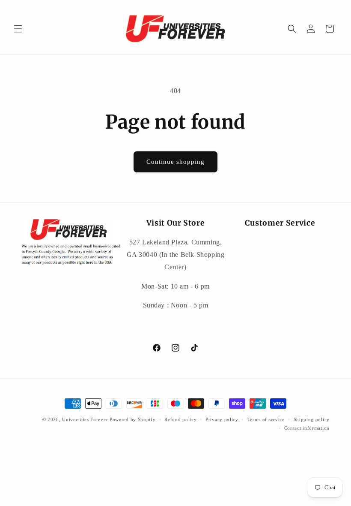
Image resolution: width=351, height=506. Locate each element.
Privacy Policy (280, 300)
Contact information (307, 428)
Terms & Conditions (280, 318)
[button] (18, 28)
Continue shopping (175, 161)
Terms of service (266, 419)
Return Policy (280, 261)
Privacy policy (221, 419)
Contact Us (280, 242)
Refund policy (180, 419)
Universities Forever (85, 419)
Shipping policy (312, 419)
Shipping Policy (279, 280)
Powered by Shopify (133, 419)
